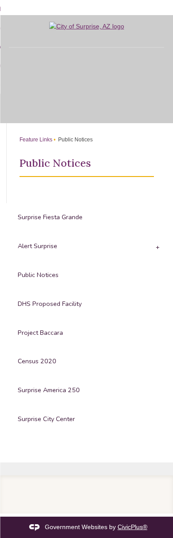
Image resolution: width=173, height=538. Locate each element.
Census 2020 (37, 361)
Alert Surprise (37, 245)
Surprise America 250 (49, 389)
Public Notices (38, 274)
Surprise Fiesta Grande (50, 217)
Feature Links (36, 139)
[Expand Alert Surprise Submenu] (156, 246)
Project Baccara (40, 332)
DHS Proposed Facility (50, 303)
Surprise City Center (46, 418)
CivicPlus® (132, 526)
